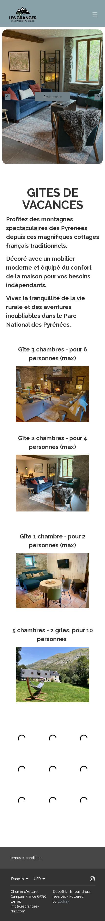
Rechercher (52, 97)
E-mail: (16, 901)
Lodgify (64, 901)
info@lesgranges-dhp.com (25, 908)
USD (37, 879)
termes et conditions (26, 858)
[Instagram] (92, 879)
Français (17, 879)
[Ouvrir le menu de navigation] (95, 14)
